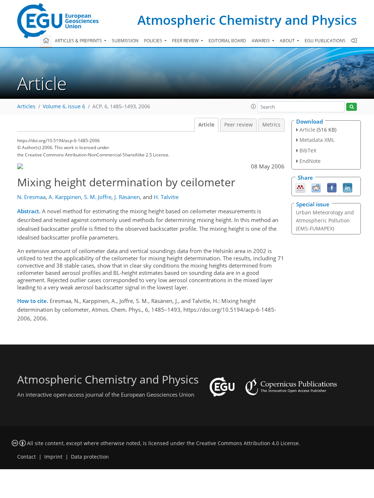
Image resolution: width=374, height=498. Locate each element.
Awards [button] (261, 41)
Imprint (53, 457)
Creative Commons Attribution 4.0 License (247, 443)
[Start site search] (351, 107)
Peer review (238, 124)
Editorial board (227, 41)
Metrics (271, 124)
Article (206, 124)
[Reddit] (316, 187)
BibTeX (307, 150)
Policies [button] (153, 41)
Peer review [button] (186, 41)
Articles (26, 106)
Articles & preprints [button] (79, 41)
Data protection (90, 457)
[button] (253, 106)
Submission (125, 41)
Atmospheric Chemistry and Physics (247, 19)
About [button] (288, 41)
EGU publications (325, 41)
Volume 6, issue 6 (64, 106)
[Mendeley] (300, 187)
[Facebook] (332, 187)
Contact (26, 457)
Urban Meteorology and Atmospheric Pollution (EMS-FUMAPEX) (325, 220)
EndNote (310, 160)
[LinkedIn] (347, 187)
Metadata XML (317, 139)
